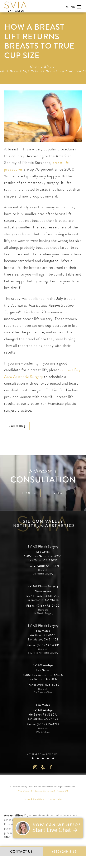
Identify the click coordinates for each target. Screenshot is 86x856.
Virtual (58, 493)
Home (35, 67)
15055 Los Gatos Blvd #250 (43, 558)
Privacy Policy (55, 799)
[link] (43, 566)
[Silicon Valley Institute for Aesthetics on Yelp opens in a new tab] (43, 767)
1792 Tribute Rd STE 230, (43, 596)
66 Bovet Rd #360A (43, 717)
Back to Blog (17, 426)
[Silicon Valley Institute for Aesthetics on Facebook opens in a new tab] (51, 767)
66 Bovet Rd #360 (43, 637)
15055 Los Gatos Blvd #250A (43, 677)
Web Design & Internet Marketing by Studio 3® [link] (43, 791)
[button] (79, 7)
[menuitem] (35, 767)
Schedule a (43, 477)
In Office (29, 493)
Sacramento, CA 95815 (43, 600)
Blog (48, 67)
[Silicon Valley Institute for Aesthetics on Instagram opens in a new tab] (35, 767)
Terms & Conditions (34, 799)
